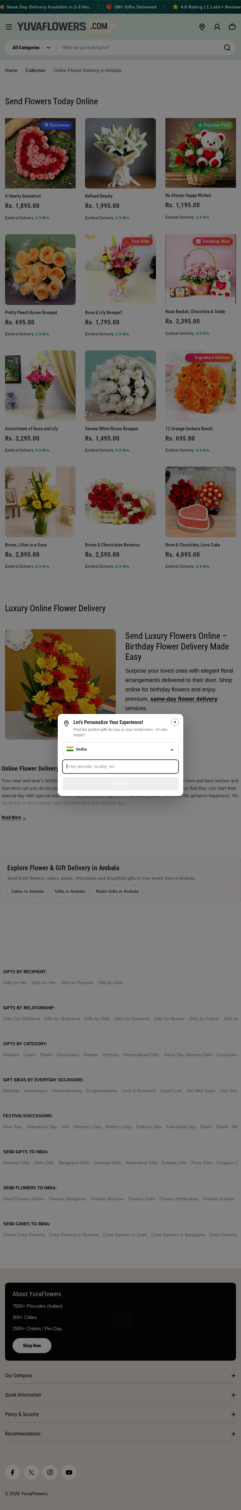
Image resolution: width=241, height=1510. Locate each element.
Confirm (120, 783)
